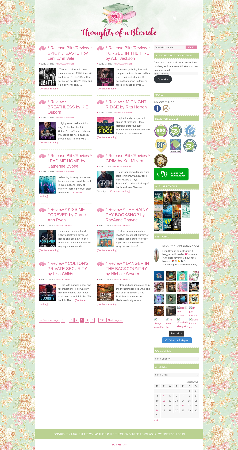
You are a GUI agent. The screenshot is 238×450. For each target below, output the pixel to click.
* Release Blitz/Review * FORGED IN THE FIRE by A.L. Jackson (128, 53)
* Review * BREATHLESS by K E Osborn (68, 107)
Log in (180, 434)
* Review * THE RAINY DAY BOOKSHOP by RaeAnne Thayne (127, 214)
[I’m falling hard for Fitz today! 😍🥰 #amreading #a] (159, 287)
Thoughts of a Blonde (119, 21)
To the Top (119, 444)
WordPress (166, 434)
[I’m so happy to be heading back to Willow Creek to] (194, 287)
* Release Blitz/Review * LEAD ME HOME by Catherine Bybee (70, 160)
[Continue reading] (49, 88)
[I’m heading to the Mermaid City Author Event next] (159, 299)
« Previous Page (49, 320)
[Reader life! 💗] (159, 276)
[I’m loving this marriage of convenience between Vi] (171, 323)
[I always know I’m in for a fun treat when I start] (159, 323)
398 (102, 320)
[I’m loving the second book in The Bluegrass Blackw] (159, 311)
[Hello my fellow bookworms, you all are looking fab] (182, 311)
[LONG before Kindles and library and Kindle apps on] (182, 276)
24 (157, 410)
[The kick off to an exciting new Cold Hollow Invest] (182, 299)
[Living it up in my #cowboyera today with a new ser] (194, 323)
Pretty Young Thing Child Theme (101, 434)
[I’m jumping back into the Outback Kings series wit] (171, 287)
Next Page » (115, 320)
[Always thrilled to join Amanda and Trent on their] (171, 276)
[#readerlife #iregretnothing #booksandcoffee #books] (182, 323)
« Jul (156, 419)
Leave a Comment (66, 64)
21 (183, 405)
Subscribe (163, 79)
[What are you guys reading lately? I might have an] (182, 287)
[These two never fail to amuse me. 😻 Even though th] (171, 311)
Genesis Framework (142, 434)
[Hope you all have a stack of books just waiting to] (194, 299)
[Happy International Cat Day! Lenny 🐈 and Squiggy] (171, 299)
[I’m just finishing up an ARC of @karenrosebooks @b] (194, 311)
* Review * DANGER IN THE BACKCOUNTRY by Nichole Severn (127, 268)
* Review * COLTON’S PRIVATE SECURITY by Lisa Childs (68, 268)
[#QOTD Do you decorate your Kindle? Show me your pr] (194, 276)
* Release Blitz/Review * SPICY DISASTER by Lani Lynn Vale (70, 53)
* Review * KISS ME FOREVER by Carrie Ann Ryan (67, 214)
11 (163, 400)
